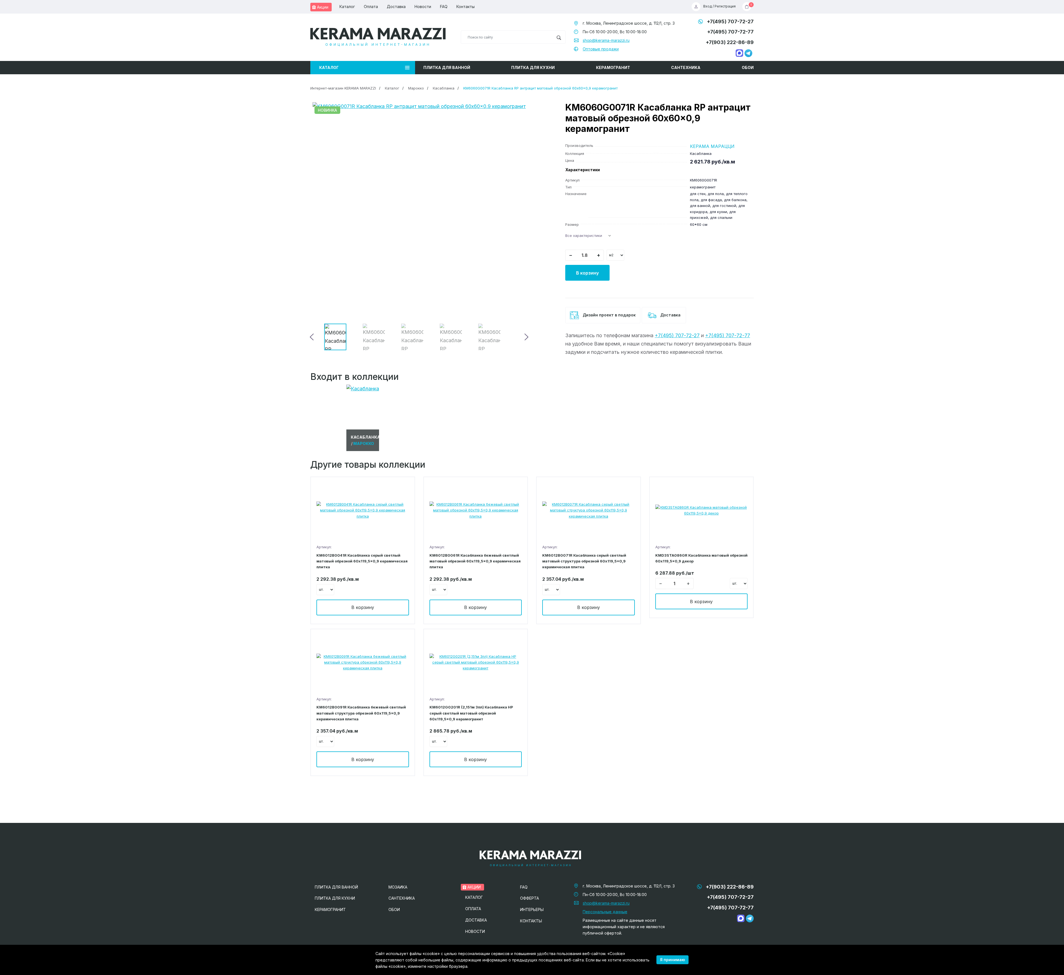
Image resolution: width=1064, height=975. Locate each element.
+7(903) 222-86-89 (730, 42)
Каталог (347, 6)
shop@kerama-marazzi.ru (606, 40)
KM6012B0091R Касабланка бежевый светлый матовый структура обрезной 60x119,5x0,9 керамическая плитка (361, 713)
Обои (748, 67)
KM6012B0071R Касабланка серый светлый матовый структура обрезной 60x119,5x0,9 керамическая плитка (584, 561)
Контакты (465, 6)
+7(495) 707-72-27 (730, 21)
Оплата (371, 6)
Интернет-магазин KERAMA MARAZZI (343, 88)
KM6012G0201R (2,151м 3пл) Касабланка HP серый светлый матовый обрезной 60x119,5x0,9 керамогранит (471, 713)
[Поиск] (559, 37)
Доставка (396, 6)
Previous (312, 337)
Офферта (529, 898)
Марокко (416, 88)
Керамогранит (613, 67)
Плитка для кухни (533, 67)
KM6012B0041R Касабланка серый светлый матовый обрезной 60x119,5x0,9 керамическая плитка (362, 561)
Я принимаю (672, 959)
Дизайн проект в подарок (609, 315)
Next (526, 337)
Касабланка (443, 88)
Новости (423, 6)
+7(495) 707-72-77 (730, 32)
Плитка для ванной (446, 67)
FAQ (443, 6)
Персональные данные (605, 911)
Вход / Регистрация (719, 6)
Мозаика (397, 887)
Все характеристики (583, 235)
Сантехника (685, 67)
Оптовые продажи (601, 49)
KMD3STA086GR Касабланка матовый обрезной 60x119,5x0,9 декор (701, 558)
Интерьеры (532, 909)
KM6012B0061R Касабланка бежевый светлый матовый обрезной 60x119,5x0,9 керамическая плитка (475, 561)
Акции (322, 7)
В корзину (587, 273)
